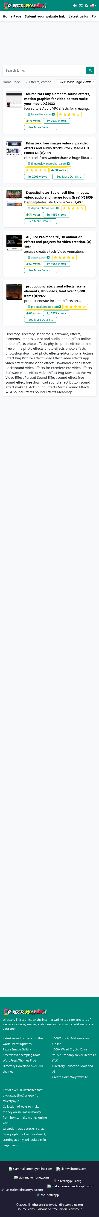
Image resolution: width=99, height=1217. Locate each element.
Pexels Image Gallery (17, 1049)
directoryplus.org (69, 1181)
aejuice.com (38, 257)
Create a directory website (70, 1077)
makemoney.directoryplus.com (73, 1186)
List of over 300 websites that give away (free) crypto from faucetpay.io (23, 1095)
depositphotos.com (43, 208)
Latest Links (78, 16)
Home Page (12, 16)
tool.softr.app (50, 1195)
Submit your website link (45, 16)
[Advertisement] (49, 43)
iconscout (75, 1209)
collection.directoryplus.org (24, 1190)
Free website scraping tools (21, 1055)
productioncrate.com (44, 307)
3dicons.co (44, 1209)
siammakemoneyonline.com (32, 1169)
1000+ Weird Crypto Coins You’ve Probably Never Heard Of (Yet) (74, 1054)
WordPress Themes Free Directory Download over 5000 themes (23, 1065)
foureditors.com (41, 114)
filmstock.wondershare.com (48, 164)
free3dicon (59, 1209)
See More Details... (41, 127)
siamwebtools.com (74, 1169)
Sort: (75, 82)
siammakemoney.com (34, 1177)
